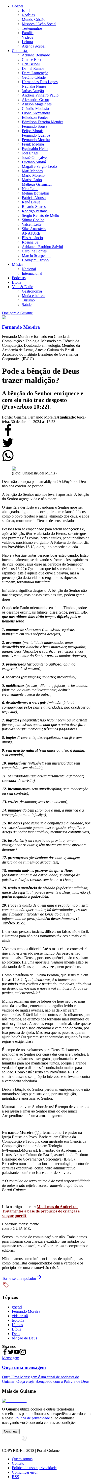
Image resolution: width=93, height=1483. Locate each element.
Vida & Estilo (22, 287)
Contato (18, 1463)
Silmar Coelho (33, 220)
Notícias (28, 15)
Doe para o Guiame (17, 313)
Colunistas (20, 51)
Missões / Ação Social (39, 24)
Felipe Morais (32, 131)
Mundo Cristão (33, 19)
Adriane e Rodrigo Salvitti (42, 247)
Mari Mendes (32, 171)
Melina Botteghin (35, 193)
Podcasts (19, 278)
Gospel (17, 6)
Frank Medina (33, 144)
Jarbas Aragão (33, 91)
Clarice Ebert (32, 59)
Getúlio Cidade (34, 77)
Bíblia (16, 282)
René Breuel (31, 202)
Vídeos (27, 37)
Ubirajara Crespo (35, 260)
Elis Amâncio (32, 238)
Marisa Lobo (32, 180)
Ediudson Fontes (35, 117)
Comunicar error (25, 1472)
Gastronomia (32, 291)
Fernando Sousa (34, 126)
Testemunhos (32, 28)
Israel (26, 10)
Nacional (29, 269)
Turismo (28, 300)
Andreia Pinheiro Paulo (40, 95)
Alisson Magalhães (37, 104)
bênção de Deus (24, 1338)
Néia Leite (30, 189)
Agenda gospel (33, 46)
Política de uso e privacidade (34, 1468)
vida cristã (20, 1316)
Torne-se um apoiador (19, 1278)
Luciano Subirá (34, 162)
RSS (15, 1477)
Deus (16, 1334)
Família (27, 33)
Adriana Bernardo (36, 55)
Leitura (27, 42)
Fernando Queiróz (36, 135)
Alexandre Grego (35, 100)
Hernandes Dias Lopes (40, 82)
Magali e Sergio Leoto (39, 166)
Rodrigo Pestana (35, 211)
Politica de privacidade (32, 1418)
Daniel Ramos (33, 68)
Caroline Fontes (34, 251)
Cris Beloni (31, 64)
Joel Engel (30, 153)
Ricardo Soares (34, 206)
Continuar (11, 1431)
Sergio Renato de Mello (40, 215)
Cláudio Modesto (35, 108)
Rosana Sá (30, 242)
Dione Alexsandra (36, 113)
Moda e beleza (33, 296)
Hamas (17, 1325)
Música (17, 264)
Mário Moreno (33, 175)
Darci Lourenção (35, 73)
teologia (18, 1320)
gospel (17, 1307)
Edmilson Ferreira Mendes (42, 122)
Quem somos (22, 1459)
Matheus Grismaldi (37, 184)
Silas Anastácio (34, 229)
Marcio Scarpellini (36, 255)
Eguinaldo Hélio (35, 149)
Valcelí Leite (31, 224)
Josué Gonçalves (35, 157)
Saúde (26, 304)
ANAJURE (31, 233)
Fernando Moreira (36, 140)
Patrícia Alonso (34, 198)
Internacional (32, 273)
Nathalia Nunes (34, 86)
